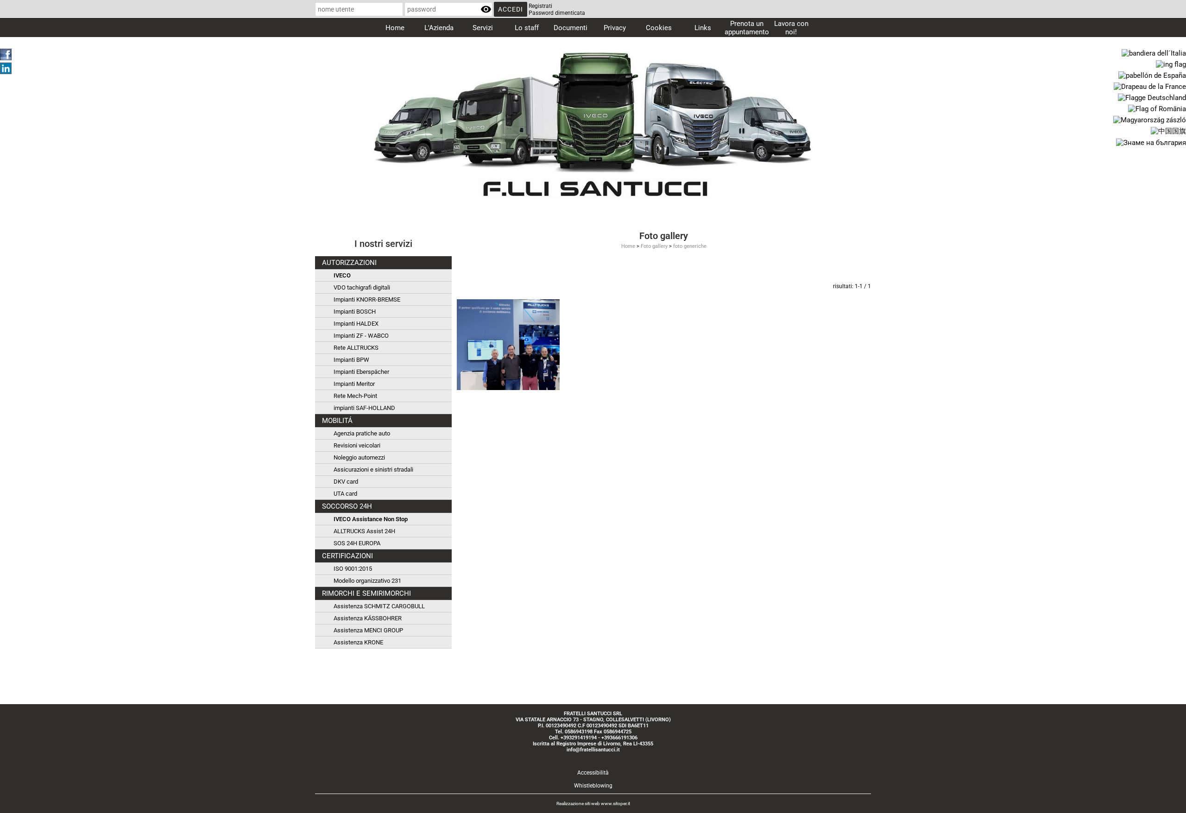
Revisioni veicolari (357, 445)
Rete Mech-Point (355, 395)
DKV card (346, 481)
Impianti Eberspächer (361, 371)
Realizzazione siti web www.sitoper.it (593, 803)
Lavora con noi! (791, 27)
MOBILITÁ (337, 420)
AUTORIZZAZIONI (349, 262)
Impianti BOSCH (355, 311)
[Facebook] (6, 54)
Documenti (570, 28)
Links (702, 28)
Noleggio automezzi (359, 457)
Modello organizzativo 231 (367, 580)
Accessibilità (593, 772)
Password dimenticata (557, 13)
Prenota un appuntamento (747, 27)
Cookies (659, 28)
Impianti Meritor (354, 383)
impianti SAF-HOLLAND (364, 407)
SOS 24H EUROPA (357, 543)
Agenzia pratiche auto (362, 433)
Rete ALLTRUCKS (356, 347)
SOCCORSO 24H (347, 506)
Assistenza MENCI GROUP (368, 630)
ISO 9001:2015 (353, 568)
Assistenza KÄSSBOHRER (368, 618)
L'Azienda (439, 28)
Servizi (483, 28)
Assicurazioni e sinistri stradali (373, 469)
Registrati (540, 6)
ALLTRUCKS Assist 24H (364, 531)
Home (394, 28)
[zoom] (508, 344)
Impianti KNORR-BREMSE (367, 299)
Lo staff (527, 28)
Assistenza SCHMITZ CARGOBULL (379, 606)
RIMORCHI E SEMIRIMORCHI (366, 593)
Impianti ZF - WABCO (361, 335)
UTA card (345, 493)
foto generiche (690, 246)
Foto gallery (654, 246)
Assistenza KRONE (358, 642)
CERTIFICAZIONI (347, 556)
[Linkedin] (6, 67)
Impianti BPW (351, 359)
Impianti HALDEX (356, 323)
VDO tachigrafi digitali (362, 287)
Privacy (615, 28)
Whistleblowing (593, 785)
